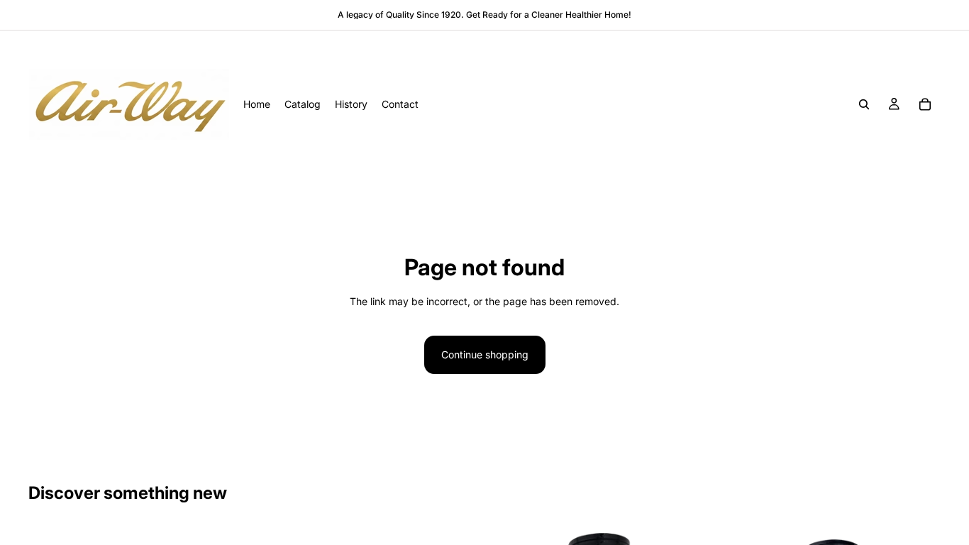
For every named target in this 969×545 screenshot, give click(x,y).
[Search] (864, 104)
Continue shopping (484, 354)
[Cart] (925, 104)
